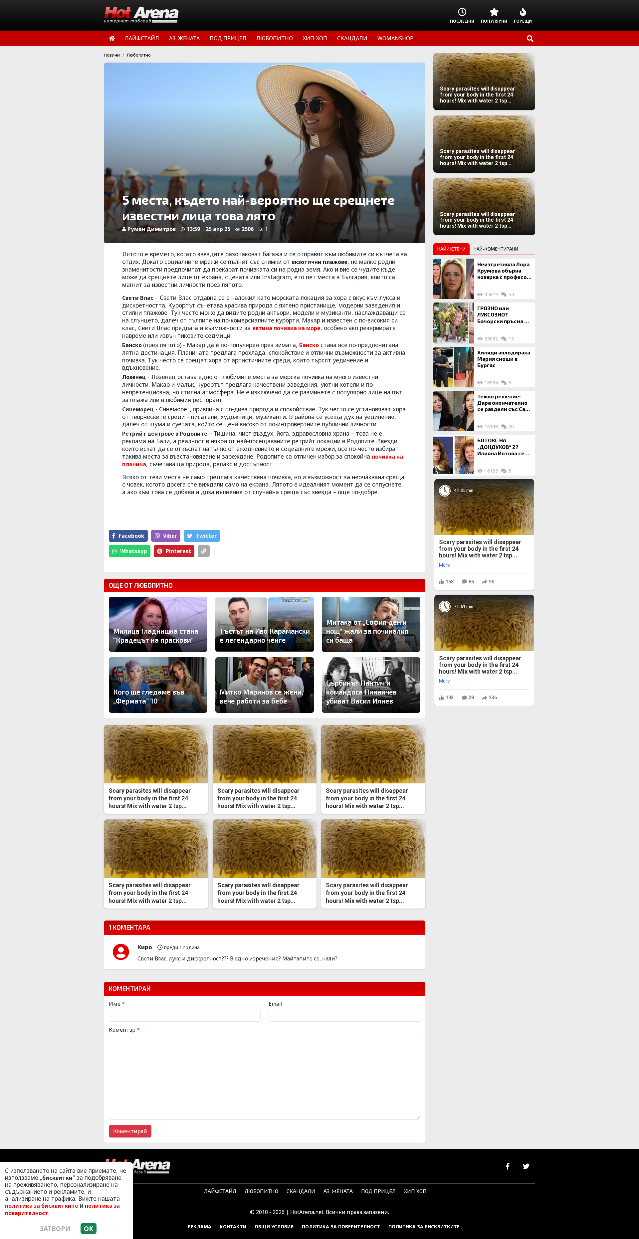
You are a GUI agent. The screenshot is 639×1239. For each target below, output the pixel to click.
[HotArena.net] (137, 1166)
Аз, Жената (338, 1191)
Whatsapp (133, 551)
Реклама (199, 1226)
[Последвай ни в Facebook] (507, 1166)
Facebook (131, 535)
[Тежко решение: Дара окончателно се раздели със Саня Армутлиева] (453, 411)
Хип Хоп (415, 1191)
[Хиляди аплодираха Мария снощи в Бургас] (453, 367)
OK (88, 1228)
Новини (112, 55)
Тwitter (206, 535)
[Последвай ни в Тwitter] (526, 1166)
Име (117, 1003)
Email (276, 1003)
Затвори (55, 1228)
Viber (170, 535)
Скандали (301, 1191)
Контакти (233, 1226)
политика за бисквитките (41, 1205)
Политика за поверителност (341, 1226)
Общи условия (274, 1226)
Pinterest (178, 551)
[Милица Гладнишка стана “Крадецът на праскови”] (158, 624)
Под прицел (378, 1191)
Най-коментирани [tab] (496, 249)
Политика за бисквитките (424, 1226)
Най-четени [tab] (451, 249)
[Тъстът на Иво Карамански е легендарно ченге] (264, 624)
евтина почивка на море (286, 328)
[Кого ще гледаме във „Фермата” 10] (158, 685)
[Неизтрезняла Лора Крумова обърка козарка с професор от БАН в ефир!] (453, 279)
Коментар (124, 1029)
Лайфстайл (220, 1191)
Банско (309, 345)
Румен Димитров (151, 229)
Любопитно (139, 55)
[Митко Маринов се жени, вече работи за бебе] (264, 685)
